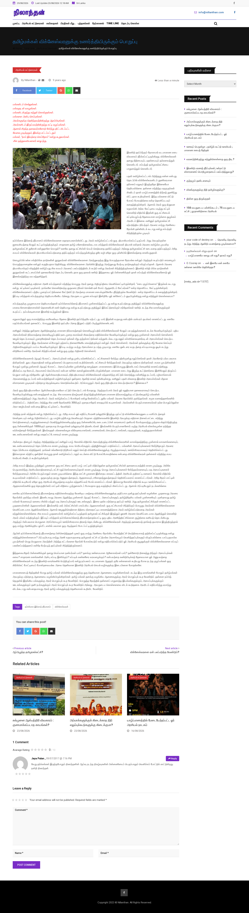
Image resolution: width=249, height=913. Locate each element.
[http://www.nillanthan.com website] (39, 80)
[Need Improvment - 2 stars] (16, 800)
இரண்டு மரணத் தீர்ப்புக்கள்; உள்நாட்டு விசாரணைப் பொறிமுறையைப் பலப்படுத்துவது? (209, 170)
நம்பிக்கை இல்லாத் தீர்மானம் (38, 606)
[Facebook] (20, 631)
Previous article (22, 648)
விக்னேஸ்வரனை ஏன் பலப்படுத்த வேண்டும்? (154, 652)
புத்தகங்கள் (84, 23)
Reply (174, 758)
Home (18, 48)
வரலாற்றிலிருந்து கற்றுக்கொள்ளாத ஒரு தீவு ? (210, 159)
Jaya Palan (37, 758)
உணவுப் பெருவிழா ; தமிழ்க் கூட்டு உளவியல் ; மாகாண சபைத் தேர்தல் (208, 148)
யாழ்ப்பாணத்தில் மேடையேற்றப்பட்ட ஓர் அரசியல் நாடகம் (205, 136)
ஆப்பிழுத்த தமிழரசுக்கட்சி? (28, 652)
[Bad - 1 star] (13, 800)
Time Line (112, 23)
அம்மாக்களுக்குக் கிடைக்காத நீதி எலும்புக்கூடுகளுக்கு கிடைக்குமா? (203, 123)
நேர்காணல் (98, 23)
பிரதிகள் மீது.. (68, 23)
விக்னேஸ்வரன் (61, 606)
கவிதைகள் (52, 23)
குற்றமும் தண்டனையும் (198, 180)
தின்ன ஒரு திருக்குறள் (198, 198)
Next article (171, 648)
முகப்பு (16, 23)
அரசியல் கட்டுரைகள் (33, 23)
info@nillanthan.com (211, 12)
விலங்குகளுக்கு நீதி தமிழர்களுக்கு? (205, 189)
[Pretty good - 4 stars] (22, 800)
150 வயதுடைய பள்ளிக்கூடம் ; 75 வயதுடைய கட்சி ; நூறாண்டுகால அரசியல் (209, 209)
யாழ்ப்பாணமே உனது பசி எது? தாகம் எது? (210, 255)
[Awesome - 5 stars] (26, 800)
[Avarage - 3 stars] (19, 800)
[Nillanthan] (43, 80)
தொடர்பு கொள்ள (130, 23)
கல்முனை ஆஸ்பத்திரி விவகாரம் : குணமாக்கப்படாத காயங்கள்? (203, 111)
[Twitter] (28, 631)
